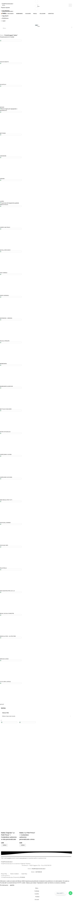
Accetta (12, 885)
